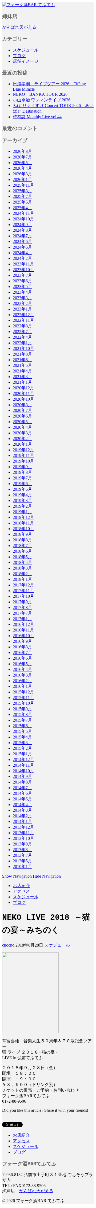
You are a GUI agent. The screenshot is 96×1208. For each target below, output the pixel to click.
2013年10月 (23, 838)
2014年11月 (23, 765)
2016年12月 (23, 624)
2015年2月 (22, 748)
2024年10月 (23, 219)
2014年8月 (22, 782)
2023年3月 (22, 297)
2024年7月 (22, 236)
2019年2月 (22, 506)
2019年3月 (22, 500)
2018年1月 (22, 579)
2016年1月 (22, 686)
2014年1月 (22, 821)
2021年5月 (22, 365)
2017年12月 (23, 585)
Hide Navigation (47, 876)
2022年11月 (23, 320)
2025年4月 (22, 207)
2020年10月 (23, 399)
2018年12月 (23, 517)
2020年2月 (22, 438)
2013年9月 (22, 844)
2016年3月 (22, 675)
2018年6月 (22, 551)
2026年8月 (22, 151)
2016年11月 (23, 630)
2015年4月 (22, 737)
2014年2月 (22, 816)
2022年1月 (22, 343)
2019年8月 (22, 472)
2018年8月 (22, 540)
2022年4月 (22, 337)
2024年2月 (22, 258)
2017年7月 (22, 613)
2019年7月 (22, 478)
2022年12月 (23, 314)
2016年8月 (22, 647)
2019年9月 (22, 466)
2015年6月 (22, 725)
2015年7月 (22, 720)
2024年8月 (22, 230)
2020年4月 (22, 427)
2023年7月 (22, 275)
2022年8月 (22, 326)
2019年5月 (22, 489)
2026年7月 (22, 157)
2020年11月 (23, 393)
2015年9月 (22, 709)
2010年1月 (22, 866)
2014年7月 (22, 787)
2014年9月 (22, 776)
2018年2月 (22, 573)
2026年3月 (22, 174)
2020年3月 (22, 433)
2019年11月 (23, 455)
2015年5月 (22, 731)
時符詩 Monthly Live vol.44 (37, 116)
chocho (8, 945)
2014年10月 (23, 771)
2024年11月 (23, 213)
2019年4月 (22, 495)
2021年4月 (22, 371)
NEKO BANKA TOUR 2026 (40, 94)
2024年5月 (22, 247)
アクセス (21, 891)
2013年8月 (22, 849)
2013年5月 (22, 861)
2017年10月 (23, 596)
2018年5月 (22, 557)
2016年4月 (22, 669)
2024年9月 (22, 224)
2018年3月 (22, 568)
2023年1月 (22, 309)
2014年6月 (22, 793)
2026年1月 (22, 179)
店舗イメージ (25, 61)
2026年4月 (22, 168)
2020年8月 (22, 404)
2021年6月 (22, 359)
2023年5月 (22, 286)
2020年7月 (22, 410)
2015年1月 (22, 754)
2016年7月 (22, 652)
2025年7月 (22, 196)
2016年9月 (22, 641)
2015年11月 (23, 697)
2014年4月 (22, 804)
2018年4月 (22, 562)
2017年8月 (22, 607)
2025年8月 (22, 191)
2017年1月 (22, 618)
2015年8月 (22, 714)
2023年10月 (23, 269)
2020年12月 (23, 388)
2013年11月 (23, 832)
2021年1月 (22, 382)
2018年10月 (23, 528)
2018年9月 (22, 534)
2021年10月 (23, 348)
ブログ (19, 55)
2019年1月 (22, 511)
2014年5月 (22, 799)
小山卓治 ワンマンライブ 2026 (41, 100)
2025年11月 (23, 185)
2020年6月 (22, 416)
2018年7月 (22, 545)
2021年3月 (22, 376)
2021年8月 (22, 354)
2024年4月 (22, 252)
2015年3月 (22, 742)
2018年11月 (23, 523)
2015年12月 (23, 692)
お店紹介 (21, 885)
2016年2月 (22, 680)
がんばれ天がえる (19, 27)
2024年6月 (22, 241)
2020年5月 (22, 421)
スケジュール (25, 50)
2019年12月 (23, 450)
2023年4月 (22, 292)
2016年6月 (22, 658)
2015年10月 (23, 703)
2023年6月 (22, 281)
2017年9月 (22, 602)
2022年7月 (22, 331)
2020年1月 (22, 444)
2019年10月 (23, 461)
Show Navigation (17, 876)
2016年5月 (22, 664)
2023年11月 (23, 264)
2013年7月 (22, 855)
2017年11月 (23, 590)
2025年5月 (22, 202)
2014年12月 (23, 759)
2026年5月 (22, 162)
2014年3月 (22, 810)
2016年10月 (23, 635)
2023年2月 (22, 303)
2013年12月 (23, 827)
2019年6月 (22, 483)
